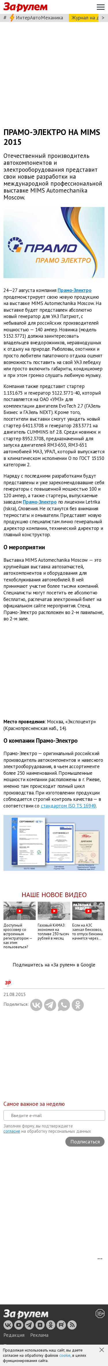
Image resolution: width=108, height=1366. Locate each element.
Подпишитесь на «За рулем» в (54, 965)
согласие (11, 1131)
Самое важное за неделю (34, 1103)
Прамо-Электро (74, 290)
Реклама (39, 1335)
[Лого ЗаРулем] (25, 7)
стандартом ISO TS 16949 (68, 806)
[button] (102, 1350)
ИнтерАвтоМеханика (39, 17)
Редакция (13, 1335)
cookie (65, 1355)
